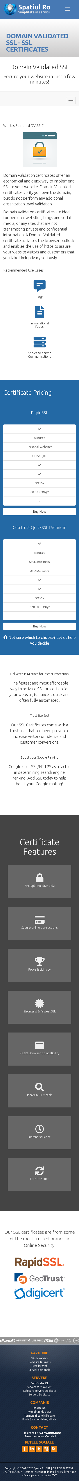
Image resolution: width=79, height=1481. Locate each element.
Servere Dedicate (39, 1394)
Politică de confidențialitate (39, 1419)
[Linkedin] (32, 1449)
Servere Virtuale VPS (39, 1387)
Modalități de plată (39, 1411)
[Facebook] (46, 1449)
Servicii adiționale (39, 1369)
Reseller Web (40, 1365)
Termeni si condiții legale (39, 1415)
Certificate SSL (39, 1383)
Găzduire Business (39, 1362)
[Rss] (54, 1449)
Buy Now (39, 511)
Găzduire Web (39, 1358)
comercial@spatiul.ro (46, 1436)
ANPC (60, 1471)
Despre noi (39, 1408)
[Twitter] (39, 1449)
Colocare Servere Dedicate (39, 1390)
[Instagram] (25, 1449)
